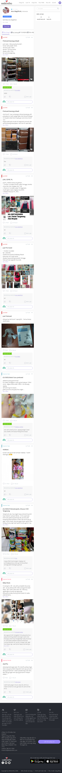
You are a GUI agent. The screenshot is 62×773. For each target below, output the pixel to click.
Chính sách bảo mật (40, 771)
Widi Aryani (18, 682)
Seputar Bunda (7, 579)
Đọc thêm (5, 55)
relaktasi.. (6, 450)
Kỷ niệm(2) (16, 32)
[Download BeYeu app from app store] (52, 763)
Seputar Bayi (6, 374)
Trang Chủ (21, 2)
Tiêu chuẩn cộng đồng (54, 771)
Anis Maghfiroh (19, 158)
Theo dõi (48, 2)
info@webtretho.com (11, 750)
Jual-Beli (5, 37)
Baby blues (6, 583)
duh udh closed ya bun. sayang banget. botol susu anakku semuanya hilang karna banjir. (17, 430)
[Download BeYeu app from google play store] (37, 763)
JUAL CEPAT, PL (8, 179)
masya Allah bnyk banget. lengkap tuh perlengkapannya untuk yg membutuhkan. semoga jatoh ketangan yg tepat (16, 563)
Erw (16, 558)
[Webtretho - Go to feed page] (6, 2)
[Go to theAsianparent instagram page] (9, 763)
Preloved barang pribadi (11, 41)
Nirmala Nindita (19, 632)
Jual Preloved (7, 316)
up (4, 230)
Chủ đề (54, 2)
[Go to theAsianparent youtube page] (6, 763)
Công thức (34, 2)
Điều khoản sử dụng (26, 771)
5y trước (28, 37)
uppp (5, 93)
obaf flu (5, 664)
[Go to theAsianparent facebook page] (3, 763)
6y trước (28, 176)
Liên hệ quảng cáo (49, 742)
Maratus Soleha (19, 427)
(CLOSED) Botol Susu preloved (13, 377)
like (5, 161)
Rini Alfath (17, 90)
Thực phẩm (41, 2)
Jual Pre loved (7, 248)
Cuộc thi (28, 2)
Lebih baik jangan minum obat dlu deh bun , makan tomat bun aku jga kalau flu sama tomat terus (17, 686)
